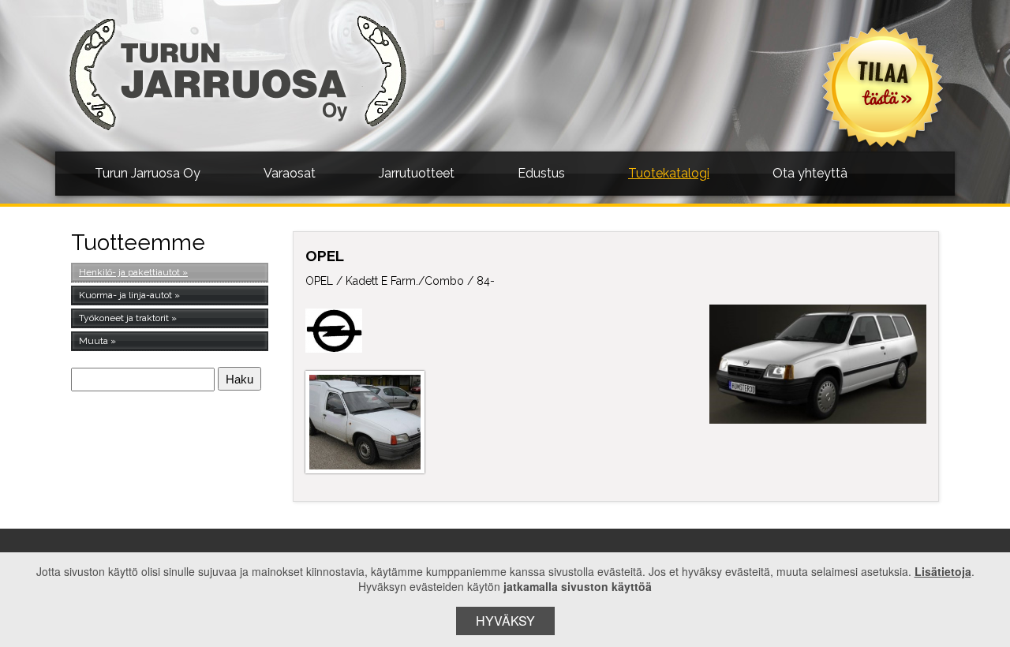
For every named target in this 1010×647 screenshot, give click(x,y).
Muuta (93, 340)
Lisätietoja (943, 571)
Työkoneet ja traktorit (124, 318)
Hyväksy (505, 620)
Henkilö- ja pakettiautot (129, 272)
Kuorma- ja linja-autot (125, 295)
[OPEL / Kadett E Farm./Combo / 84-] (818, 364)
